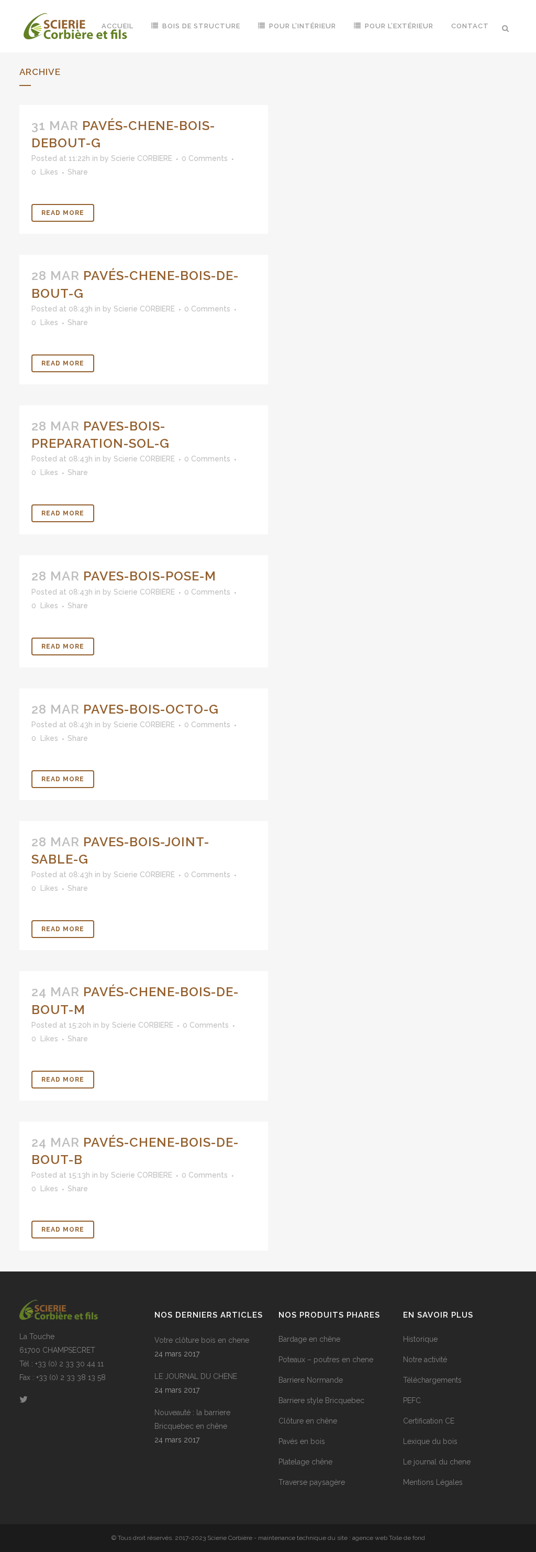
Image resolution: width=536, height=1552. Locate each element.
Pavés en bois (301, 1441)
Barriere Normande (310, 1380)
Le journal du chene (437, 1462)
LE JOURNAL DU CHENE (195, 1376)
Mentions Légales (433, 1482)
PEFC (412, 1400)
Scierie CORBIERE (141, 158)
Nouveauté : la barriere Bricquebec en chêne (192, 1419)
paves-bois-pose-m (149, 576)
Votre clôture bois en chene (201, 1340)
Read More (62, 213)
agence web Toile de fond (388, 1538)
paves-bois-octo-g (151, 709)
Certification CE (428, 1421)
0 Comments (205, 158)
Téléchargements (432, 1380)
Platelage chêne (305, 1462)
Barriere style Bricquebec (321, 1400)
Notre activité (425, 1359)
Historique (420, 1339)
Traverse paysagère (311, 1482)
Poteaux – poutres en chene (325, 1359)
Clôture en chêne (307, 1421)
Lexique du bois (430, 1441)
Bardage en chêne (309, 1339)
